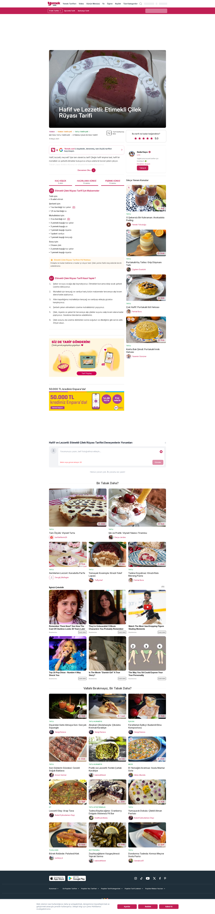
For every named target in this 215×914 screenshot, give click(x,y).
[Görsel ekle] (161, 451)
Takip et (142, 168)
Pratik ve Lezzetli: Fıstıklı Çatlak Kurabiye (105, 769)
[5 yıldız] (151, 138)
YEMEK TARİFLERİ (64, 132)
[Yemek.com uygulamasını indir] (57, 878)
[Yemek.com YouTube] (148, 878)
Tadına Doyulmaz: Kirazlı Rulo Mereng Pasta (143, 574)
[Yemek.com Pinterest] (165, 878)
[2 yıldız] (139, 138)
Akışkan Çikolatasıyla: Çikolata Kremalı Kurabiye (105, 726)
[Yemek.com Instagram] (135, 878)
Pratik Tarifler (54, 11)
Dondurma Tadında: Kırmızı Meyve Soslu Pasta (146, 855)
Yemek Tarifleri (69, 4)
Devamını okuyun (143, 164)
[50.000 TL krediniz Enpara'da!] (86, 401)
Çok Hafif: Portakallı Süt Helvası (142, 307)
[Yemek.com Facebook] (160, 878)
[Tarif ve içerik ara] (140, 3)
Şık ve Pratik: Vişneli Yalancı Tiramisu (127, 533)
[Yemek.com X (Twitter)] (154, 878)
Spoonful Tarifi (69, 11)
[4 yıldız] (147, 138)
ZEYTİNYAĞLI (94, 850)
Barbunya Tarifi (83, 11)
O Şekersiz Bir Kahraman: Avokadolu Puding (145, 219)
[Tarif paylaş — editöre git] (86, 356)
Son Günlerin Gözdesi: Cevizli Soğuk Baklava (64, 769)
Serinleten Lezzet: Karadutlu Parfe (67, 573)
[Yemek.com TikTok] (141, 878)
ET (50, 807)
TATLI (128, 214)
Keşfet (118, 4)
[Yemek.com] (54, 4)
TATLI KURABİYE (95, 721)
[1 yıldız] (135, 138)
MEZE (130, 764)
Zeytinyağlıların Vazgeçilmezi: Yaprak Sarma (104, 855)
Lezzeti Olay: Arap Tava (61, 810)
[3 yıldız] (143, 138)
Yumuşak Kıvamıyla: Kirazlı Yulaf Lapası (105, 574)
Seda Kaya (142, 152)
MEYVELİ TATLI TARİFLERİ (59, 135)
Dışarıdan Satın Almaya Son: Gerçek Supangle (67, 726)
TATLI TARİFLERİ (81, 132)
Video (81, 4)
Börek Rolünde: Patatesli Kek (64, 853)
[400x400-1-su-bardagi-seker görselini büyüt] (74, 207)
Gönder (158, 462)
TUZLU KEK (53, 850)
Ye (103, 4)
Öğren (109, 4)
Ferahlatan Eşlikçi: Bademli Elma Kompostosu (144, 726)
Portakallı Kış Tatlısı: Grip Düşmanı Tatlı (143, 263)
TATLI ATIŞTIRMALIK (97, 807)
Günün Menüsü (93, 4)
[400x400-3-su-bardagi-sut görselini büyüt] (68, 219)
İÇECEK (131, 721)
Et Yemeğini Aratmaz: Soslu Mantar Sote (146, 769)
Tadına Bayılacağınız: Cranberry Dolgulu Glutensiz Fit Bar (105, 812)
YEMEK (52, 132)
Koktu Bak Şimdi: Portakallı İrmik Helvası (143, 350)
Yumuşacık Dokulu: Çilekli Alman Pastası (145, 812)
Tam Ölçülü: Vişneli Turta (62, 533)
